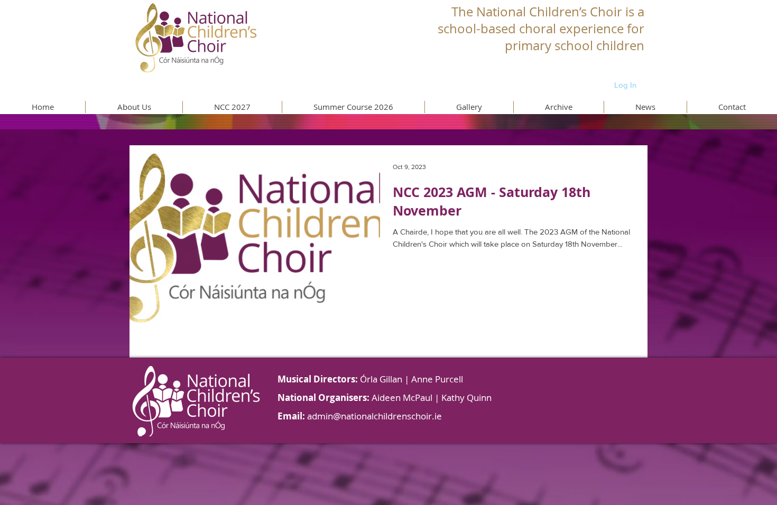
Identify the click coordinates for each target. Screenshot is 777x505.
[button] (133, 107)
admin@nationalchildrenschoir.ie (374, 416)
